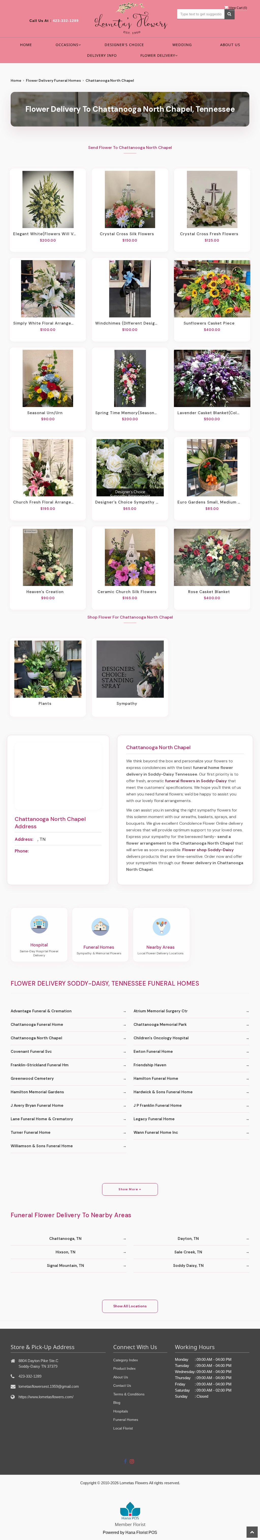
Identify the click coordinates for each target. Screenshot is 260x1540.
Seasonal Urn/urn (45, 412)
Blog (116, 1403)
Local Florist (123, 1428)
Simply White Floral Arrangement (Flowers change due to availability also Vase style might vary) (45, 323)
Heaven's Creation (45, 591)
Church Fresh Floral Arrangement (45, 502)
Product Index (124, 1368)
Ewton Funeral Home (153, 1051)
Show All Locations (130, 1306)
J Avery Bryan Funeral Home (37, 1105)
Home (26, 44)
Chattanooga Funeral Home (37, 1024)
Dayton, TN (188, 1238)
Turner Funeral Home (31, 1132)
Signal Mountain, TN (65, 1265)
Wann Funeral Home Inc (156, 1132)
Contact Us (122, 1385)
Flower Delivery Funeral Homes (53, 80)
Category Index (125, 1360)
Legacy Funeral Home (154, 1119)
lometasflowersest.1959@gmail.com (49, 1386)
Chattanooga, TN (65, 1238)
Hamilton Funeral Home (156, 1078)
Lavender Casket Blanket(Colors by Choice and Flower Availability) (209, 412)
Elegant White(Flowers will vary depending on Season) (45, 233)
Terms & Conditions (128, 1394)
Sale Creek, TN (188, 1252)
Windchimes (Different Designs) (127, 323)
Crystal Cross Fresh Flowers (209, 233)
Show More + (130, 1189)
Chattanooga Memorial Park (160, 1024)
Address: (24, 839)
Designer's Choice (124, 44)
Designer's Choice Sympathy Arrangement (127, 502)
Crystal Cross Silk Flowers (127, 233)
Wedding (182, 44)
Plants (45, 703)
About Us (230, 44)
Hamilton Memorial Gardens (37, 1092)
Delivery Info (102, 55)
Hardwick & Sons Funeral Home (163, 1092)
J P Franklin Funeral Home (158, 1105)
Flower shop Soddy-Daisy (208, 849)
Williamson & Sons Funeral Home (42, 1146)
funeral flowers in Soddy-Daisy (196, 780)
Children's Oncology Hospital (161, 1038)
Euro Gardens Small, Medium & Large (209, 502)
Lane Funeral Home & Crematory (42, 1119)
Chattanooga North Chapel (36, 1038)
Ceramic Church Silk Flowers (127, 591)
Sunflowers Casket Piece (209, 323)
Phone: (22, 851)
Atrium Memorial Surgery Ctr (161, 1011)
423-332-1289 (66, 21)
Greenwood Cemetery (32, 1078)
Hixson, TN (65, 1252)
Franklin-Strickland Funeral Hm (40, 1065)
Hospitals (120, 1411)
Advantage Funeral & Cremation (41, 1011)
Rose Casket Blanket (209, 591)
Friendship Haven (150, 1065)
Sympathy (127, 703)
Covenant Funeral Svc (31, 1051)
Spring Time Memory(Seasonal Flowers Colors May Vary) (127, 412)
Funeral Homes (125, 1420)
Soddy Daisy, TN (188, 1265)
